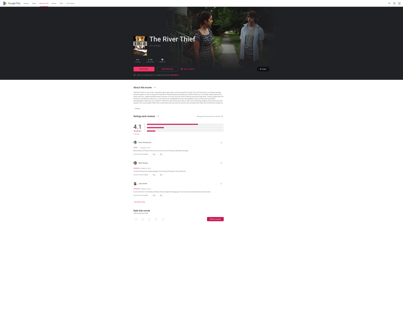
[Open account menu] (399, 3)
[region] (170, 60)
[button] (154, 154)
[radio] (136, 219)
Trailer (262, 69)
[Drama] (137, 108)
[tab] (26, 3)
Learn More (174, 75)
